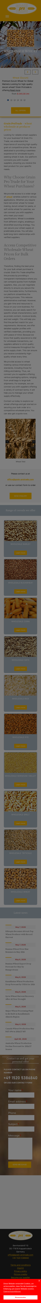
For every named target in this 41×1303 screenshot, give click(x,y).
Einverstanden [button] (20, 1297)
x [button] (39, 1280)
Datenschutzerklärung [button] (12, 1291)
